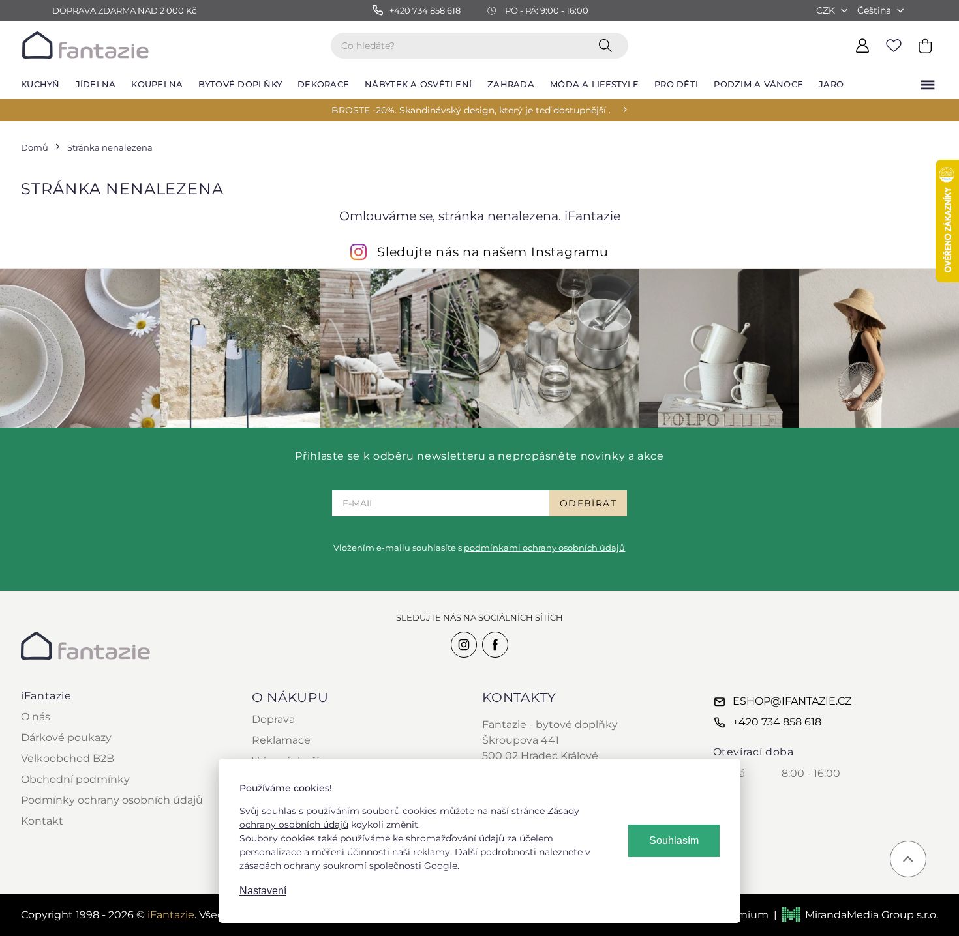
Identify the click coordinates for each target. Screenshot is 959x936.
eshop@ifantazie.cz (792, 701)
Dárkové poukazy (66, 737)
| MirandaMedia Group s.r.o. (856, 915)
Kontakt (42, 821)
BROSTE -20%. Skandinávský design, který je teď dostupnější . (471, 110)
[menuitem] (40, 84)
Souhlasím (674, 840)
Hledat (608, 44)
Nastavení (262, 890)
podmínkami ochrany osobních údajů (544, 547)
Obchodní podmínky (75, 779)
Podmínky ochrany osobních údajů (112, 800)
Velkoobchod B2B (67, 758)
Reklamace (281, 740)
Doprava (273, 719)
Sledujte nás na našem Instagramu (493, 251)
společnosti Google (413, 865)
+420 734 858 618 (777, 722)
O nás (35, 716)
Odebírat (588, 503)
